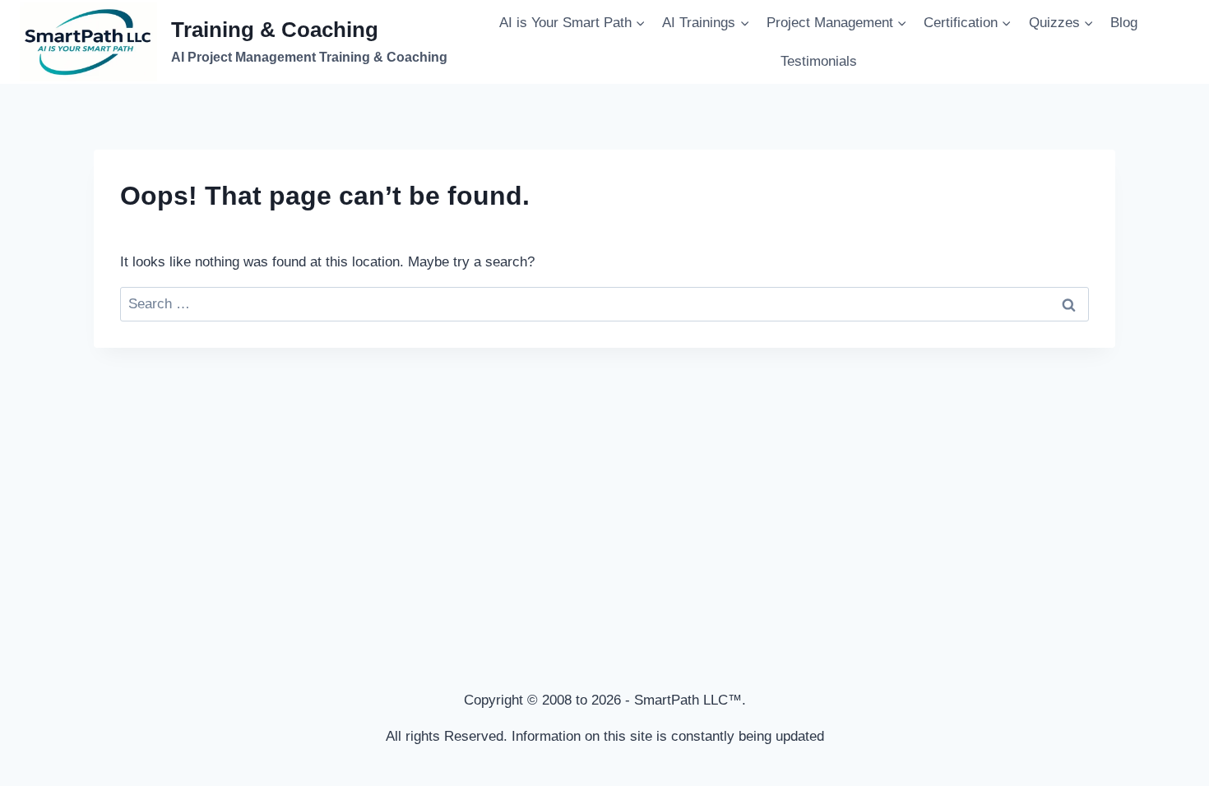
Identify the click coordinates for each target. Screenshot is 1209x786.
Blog (1123, 22)
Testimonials (819, 61)
